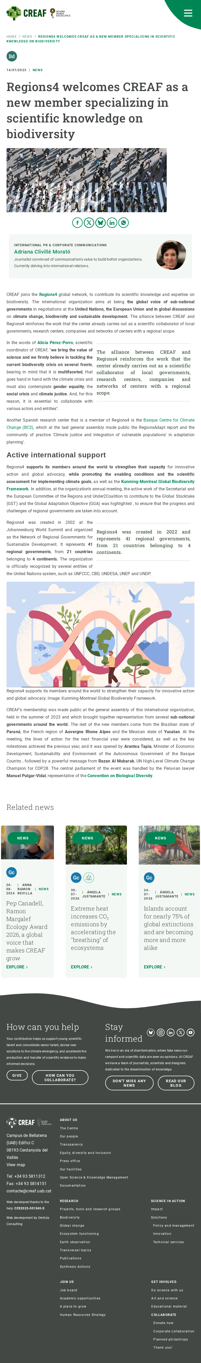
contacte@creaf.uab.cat (29, 1190)
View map (16, 1164)
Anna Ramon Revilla (25, 889)
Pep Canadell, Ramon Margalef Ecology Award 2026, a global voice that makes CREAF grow (27, 930)
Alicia (43, 342)
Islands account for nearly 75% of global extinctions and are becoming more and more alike (168, 928)
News (27, 36)
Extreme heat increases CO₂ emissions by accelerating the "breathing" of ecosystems (93, 928)
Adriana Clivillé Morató (42, 252)
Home (12, 36)
